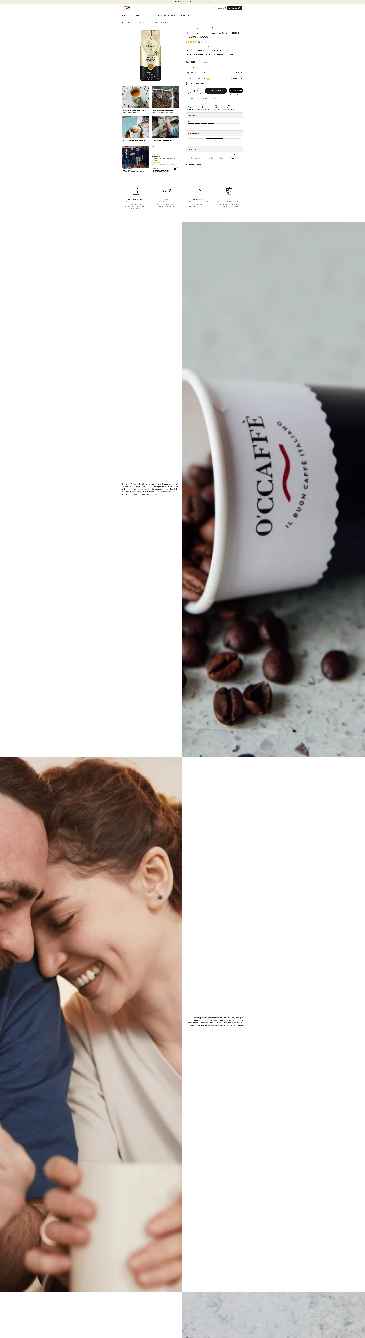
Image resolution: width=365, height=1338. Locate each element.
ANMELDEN (201, 675)
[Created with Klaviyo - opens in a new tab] (182, 697)
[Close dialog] (217, 642)
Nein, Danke (201, 681)
